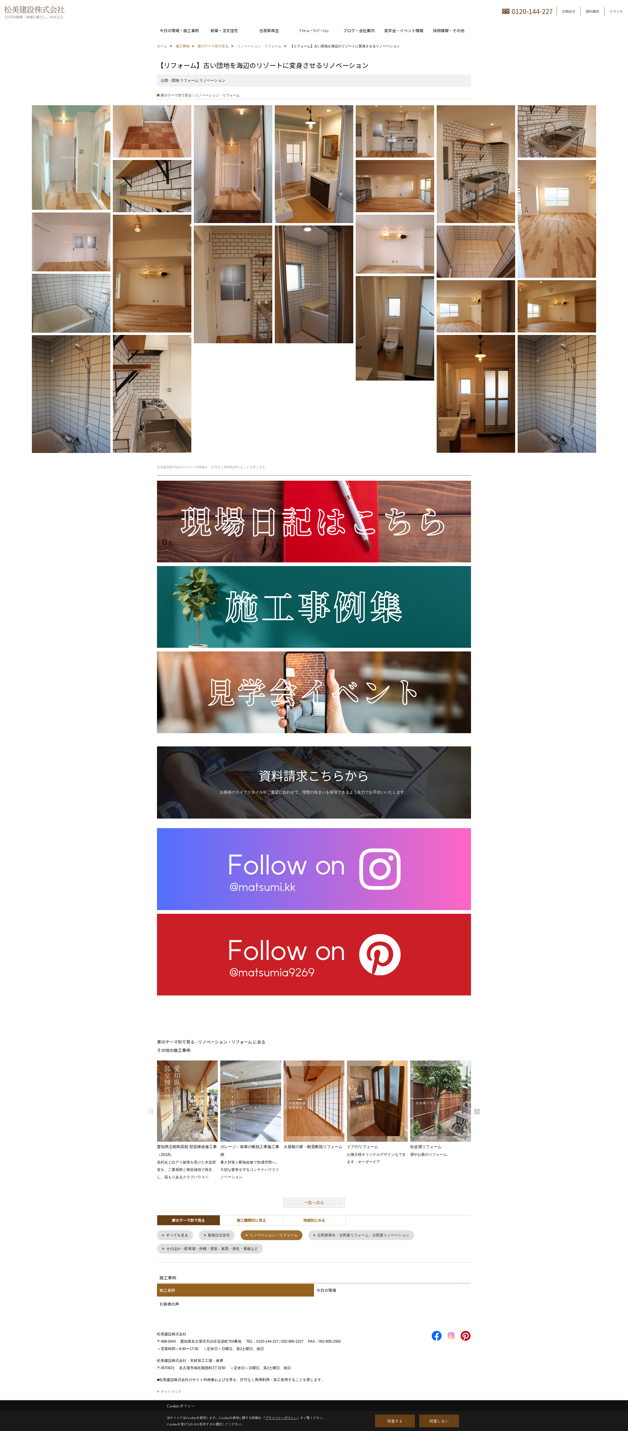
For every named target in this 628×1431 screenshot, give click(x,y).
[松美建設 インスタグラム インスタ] (314, 869)
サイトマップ (171, 1391)
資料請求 (592, 11)
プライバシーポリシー (281, 1417)
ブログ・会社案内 (359, 30)
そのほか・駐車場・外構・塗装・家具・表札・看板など (212, 1248)
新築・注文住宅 (224, 30)
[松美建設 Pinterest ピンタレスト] (314, 954)
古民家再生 (269, 30)
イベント (616, 11)
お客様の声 (169, 1304)
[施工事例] (314, 607)
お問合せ (569, 11)
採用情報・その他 (448, 30)
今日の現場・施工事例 (179, 30)
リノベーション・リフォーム (274, 1235)
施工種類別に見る (251, 1220)
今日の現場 (326, 1290)
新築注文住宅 (219, 1235)
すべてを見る (177, 1235)
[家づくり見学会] (314, 692)
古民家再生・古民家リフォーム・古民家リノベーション (363, 1235)
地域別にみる (314, 1220)
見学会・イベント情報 (403, 30)
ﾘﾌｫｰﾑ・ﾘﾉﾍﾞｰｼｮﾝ (314, 30)
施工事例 (167, 1290)
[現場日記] (314, 521)
